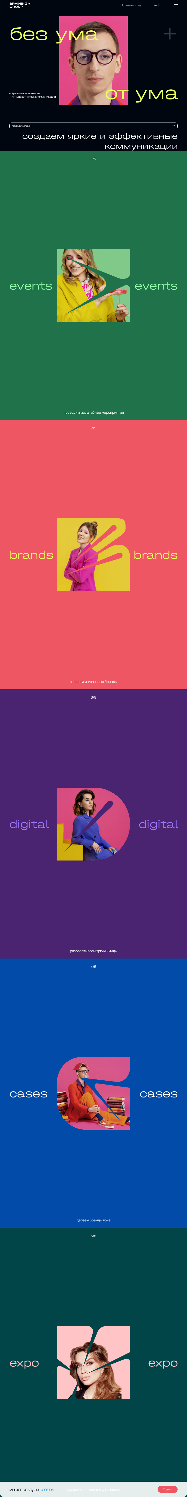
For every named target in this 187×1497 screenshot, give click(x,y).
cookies (47, 1489)
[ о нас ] (155, 5)
